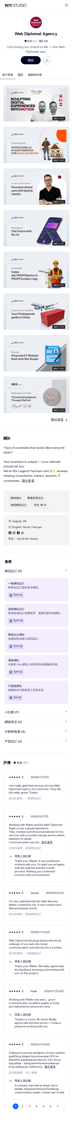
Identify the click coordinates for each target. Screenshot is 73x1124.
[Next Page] (65, 1106)
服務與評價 (35, 75)
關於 (20, 75)
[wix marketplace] (15, 5)
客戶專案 (7, 75)
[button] (36, 103)
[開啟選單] (66, 5)
